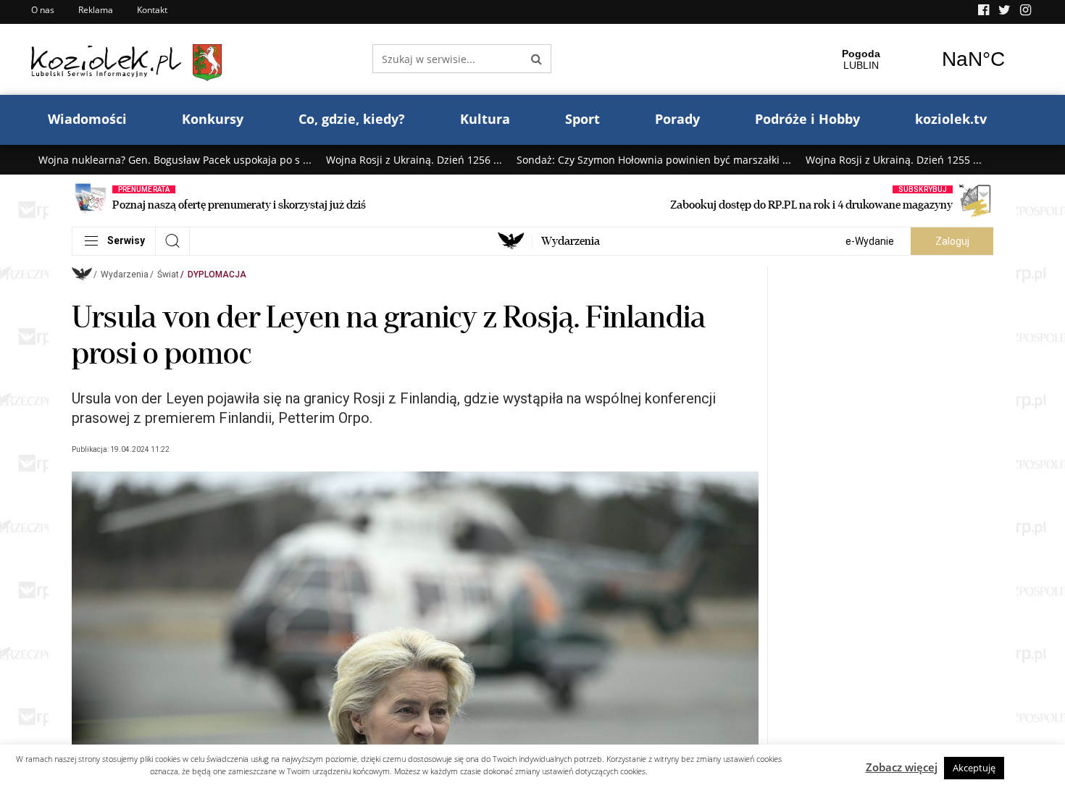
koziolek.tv (951, 118)
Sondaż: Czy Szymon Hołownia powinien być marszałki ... (654, 160)
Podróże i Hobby (807, 118)
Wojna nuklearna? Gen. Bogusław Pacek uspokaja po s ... (175, 160)
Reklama (95, 10)
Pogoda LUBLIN (917, 59)
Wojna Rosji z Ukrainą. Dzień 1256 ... (414, 160)
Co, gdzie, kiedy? (351, 118)
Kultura (485, 118)
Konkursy (212, 118)
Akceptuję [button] (974, 767)
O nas (42, 10)
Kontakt (152, 10)
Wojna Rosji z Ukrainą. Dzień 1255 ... (894, 160)
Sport (582, 118)
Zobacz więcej (901, 767)
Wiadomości (87, 118)
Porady (677, 118)
